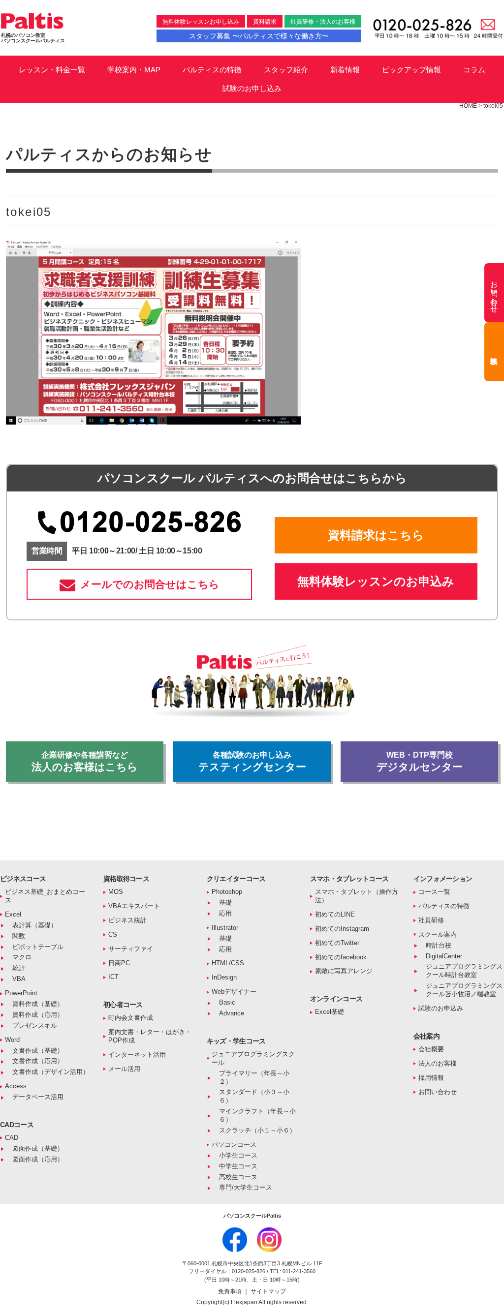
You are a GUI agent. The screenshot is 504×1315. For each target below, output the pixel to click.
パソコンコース (234, 1144)
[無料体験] (494, 351)
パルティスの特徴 (212, 69)
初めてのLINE (335, 914)
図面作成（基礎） (37, 1148)
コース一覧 (434, 891)
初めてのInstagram (342, 928)
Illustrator (225, 927)
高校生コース (238, 1177)
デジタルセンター (420, 761)
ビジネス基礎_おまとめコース (45, 896)
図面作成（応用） (37, 1159)
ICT (113, 976)
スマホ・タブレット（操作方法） (356, 896)
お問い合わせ (437, 1092)
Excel (13, 914)
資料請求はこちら (376, 535)
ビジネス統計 (127, 920)
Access (16, 1086)
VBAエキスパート (134, 906)
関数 (18, 936)
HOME (468, 105)
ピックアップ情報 (411, 69)
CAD (11, 1137)
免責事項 (230, 1291)
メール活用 (124, 1068)
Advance (231, 1013)
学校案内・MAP (133, 69)
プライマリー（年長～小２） (254, 1077)
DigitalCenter (444, 956)
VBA (19, 978)
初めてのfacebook (341, 957)
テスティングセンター (252, 761)
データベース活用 (37, 1097)
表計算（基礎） (34, 925)
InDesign (224, 977)
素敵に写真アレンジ (344, 971)
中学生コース (238, 1166)
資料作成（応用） (37, 1014)
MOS (115, 891)
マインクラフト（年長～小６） (257, 1115)
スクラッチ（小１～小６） (257, 1130)
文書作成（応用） (37, 1061)
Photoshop (227, 891)
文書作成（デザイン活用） (50, 1071)
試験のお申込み (440, 1008)
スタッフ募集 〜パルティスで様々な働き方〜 (259, 36)
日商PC (119, 963)
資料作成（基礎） (37, 1004)
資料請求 (265, 21)
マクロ (22, 957)
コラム (474, 69)
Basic (227, 1002)
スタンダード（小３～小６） (254, 1096)
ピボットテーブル (37, 946)
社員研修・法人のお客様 (322, 21)
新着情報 (345, 69)
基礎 (225, 902)
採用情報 (431, 1077)
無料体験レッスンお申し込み (200, 21)
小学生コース (238, 1155)
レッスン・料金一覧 (52, 69)
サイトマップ (268, 1291)
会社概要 (431, 1049)
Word (12, 1039)
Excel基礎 (329, 1011)
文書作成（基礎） (37, 1050)
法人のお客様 (437, 1063)
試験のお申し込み (252, 88)
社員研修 (431, 920)
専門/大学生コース (245, 1187)
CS (112, 934)
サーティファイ (130, 948)
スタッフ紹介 (286, 69)
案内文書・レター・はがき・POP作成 (149, 1036)
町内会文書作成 (130, 1017)
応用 (225, 913)
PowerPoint (21, 993)
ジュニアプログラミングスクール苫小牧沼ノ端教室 (464, 990)
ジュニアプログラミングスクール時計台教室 (464, 971)
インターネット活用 (137, 1054)
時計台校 (438, 945)
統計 (18, 968)
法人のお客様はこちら (85, 761)
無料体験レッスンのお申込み (375, 581)
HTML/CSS (228, 963)
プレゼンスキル (34, 1025)
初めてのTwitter (337, 943)
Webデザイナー (234, 991)
